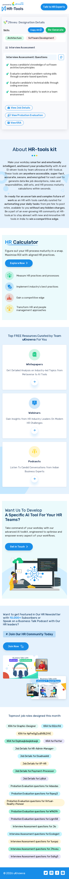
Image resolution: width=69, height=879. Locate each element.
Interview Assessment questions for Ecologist (34, 834)
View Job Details (20, 107)
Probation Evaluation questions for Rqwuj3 (34, 793)
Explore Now (18, 263)
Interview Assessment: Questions (26, 57)
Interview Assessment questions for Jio (34, 826)
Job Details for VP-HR (34, 763)
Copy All (35, 30)
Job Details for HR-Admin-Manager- (34, 748)
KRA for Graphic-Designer (22, 726)
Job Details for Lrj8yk (34, 778)
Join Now (14, 646)
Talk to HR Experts (54, 7)
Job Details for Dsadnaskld (34, 756)
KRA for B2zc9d (52, 726)
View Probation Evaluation (27, 115)
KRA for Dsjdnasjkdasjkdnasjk (22, 741)
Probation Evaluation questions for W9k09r (34, 811)
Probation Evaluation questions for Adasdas (34, 786)
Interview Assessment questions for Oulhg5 (34, 856)
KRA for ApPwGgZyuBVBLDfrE (34, 733)
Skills (6, 30)
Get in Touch (18, 546)
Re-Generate (55, 30)
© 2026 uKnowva (14, 873)
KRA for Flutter (54, 741)
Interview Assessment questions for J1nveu (34, 849)
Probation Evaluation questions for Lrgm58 (34, 819)
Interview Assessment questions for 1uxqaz (34, 841)
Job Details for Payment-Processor (34, 771)
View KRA (15, 122)
